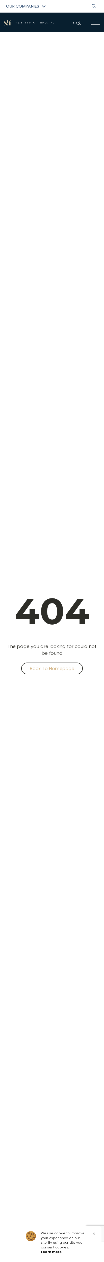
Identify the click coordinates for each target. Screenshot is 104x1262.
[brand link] (29, 23)
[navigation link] (95, 23)
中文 (77, 23)
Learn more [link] (51, 1252)
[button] (94, 1233)
